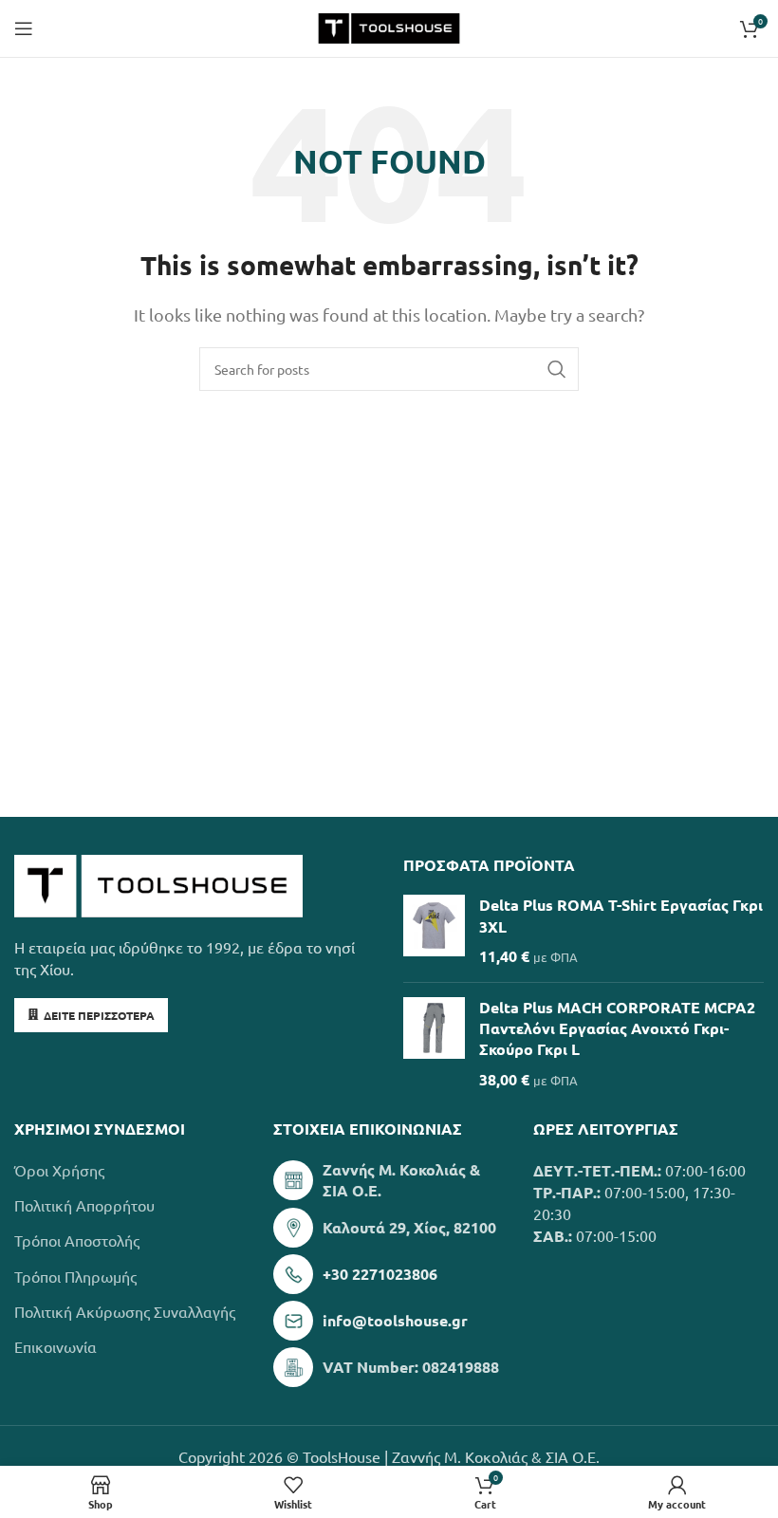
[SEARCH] (557, 369)
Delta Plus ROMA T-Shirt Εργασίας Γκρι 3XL (621, 915)
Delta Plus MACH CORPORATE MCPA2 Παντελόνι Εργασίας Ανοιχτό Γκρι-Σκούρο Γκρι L (617, 1028)
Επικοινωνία (55, 1346)
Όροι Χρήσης (59, 1169)
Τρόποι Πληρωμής (75, 1276)
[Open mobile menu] (24, 28)
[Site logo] (388, 25)
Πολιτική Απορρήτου (84, 1204)
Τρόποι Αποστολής (76, 1240)
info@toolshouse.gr (395, 1320)
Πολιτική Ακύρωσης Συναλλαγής (124, 1311)
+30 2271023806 (380, 1274)
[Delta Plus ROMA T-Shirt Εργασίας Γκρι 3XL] (434, 931)
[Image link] (158, 883)
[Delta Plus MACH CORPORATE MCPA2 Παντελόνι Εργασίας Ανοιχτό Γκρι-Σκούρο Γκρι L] (434, 1044)
